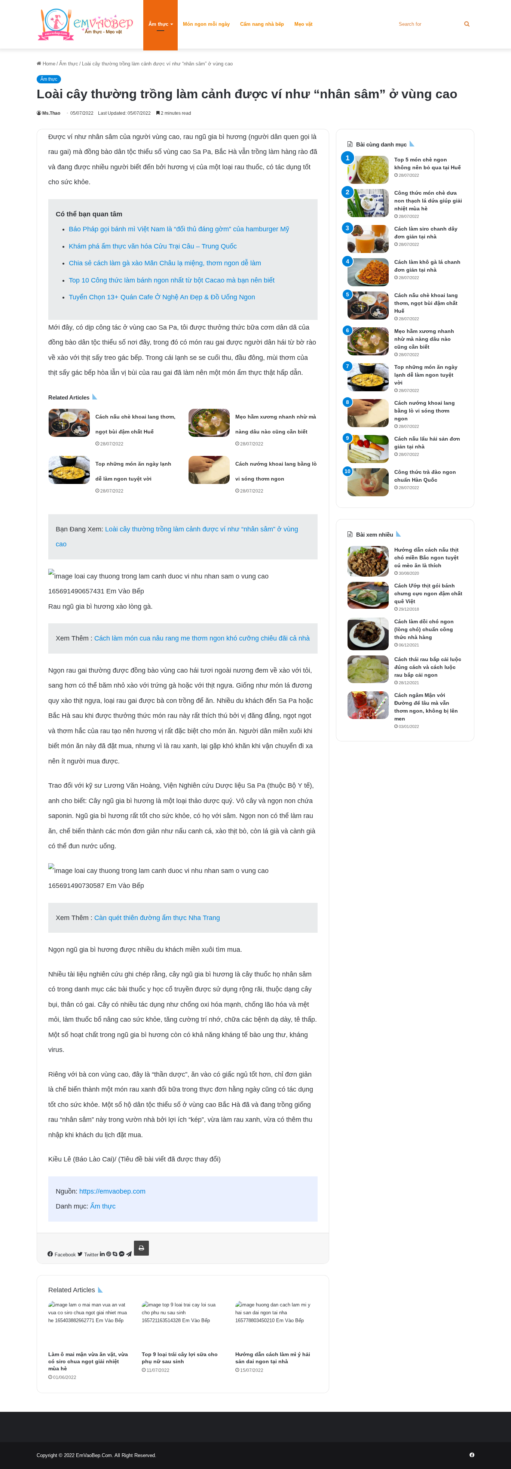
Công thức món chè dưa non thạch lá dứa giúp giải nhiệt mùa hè (428, 201)
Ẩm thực (158, 24)
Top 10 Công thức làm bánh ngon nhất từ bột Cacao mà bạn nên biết (172, 280)
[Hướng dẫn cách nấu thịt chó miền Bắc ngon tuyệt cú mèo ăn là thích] (368, 561)
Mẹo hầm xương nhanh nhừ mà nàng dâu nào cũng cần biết (424, 339)
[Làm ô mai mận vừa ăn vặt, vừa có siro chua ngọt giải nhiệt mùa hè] (89, 1324)
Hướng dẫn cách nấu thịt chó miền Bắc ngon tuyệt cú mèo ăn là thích (426, 557)
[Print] (141, 1248)
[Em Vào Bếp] (85, 24)
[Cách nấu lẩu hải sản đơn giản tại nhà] (368, 449)
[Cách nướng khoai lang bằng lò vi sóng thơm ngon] (209, 470)
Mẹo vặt (303, 24)
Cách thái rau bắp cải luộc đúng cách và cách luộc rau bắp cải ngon (427, 667)
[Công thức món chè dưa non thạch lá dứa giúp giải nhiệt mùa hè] (368, 203)
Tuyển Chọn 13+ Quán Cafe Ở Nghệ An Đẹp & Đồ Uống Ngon (162, 297)
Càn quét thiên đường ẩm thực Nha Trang (157, 918)
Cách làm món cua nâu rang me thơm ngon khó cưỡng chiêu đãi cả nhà (202, 638)
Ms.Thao (51, 113)
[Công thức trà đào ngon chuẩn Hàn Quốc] (368, 482)
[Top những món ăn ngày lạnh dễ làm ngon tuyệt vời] (69, 470)
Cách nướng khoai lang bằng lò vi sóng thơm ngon (424, 411)
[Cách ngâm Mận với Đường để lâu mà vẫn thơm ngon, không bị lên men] (368, 705)
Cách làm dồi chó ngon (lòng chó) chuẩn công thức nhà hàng (424, 629)
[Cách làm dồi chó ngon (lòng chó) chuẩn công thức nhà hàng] (368, 634)
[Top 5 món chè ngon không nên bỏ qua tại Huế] (368, 170)
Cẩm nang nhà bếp (262, 24)
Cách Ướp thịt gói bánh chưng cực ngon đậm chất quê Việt (428, 593)
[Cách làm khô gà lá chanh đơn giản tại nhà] (368, 272)
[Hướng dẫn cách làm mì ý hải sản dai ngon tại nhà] (276, 1324)
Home (48, 64)
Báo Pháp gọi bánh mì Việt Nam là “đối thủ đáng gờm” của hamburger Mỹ (179, 229)
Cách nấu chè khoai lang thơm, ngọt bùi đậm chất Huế (426, 303)
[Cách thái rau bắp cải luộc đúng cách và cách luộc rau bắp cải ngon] (368, 669)
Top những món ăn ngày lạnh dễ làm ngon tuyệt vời (426, 375)
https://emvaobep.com (112, 1191)
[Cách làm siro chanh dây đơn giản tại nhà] (368, 239)
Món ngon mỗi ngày (206, 24)
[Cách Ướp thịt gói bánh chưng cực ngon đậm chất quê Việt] (368, 595)
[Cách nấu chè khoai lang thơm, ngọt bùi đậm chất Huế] (69, 423)
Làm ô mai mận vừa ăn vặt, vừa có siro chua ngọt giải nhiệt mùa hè (88, 1361)
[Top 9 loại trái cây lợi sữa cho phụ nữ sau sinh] (183, 1324)
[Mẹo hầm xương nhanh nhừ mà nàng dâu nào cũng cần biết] (209, 423)
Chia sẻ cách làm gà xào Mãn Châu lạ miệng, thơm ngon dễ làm (165, 263)
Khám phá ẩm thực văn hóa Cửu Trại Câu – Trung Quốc (153, 246)
